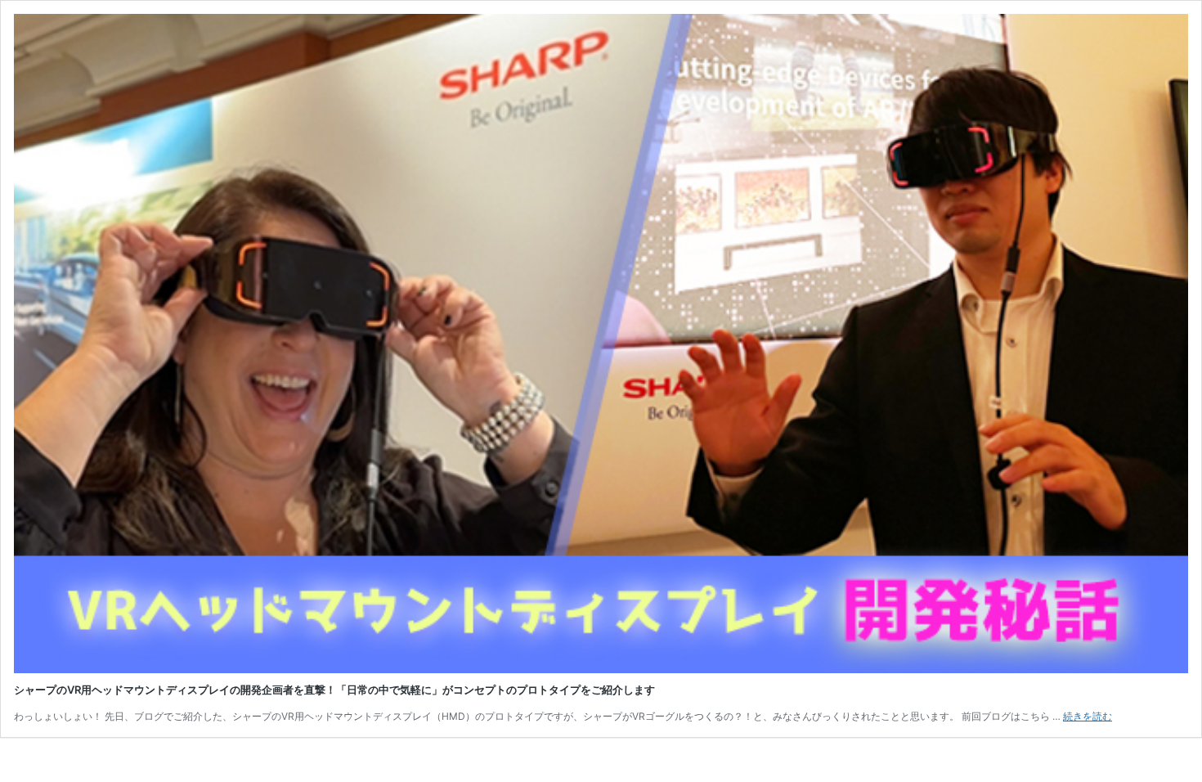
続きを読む (1087, 716)
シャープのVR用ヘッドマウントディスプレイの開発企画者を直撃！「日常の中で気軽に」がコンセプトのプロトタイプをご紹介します (334, 689)
